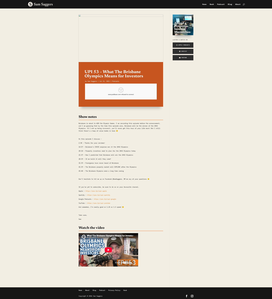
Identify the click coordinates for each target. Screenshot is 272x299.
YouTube (184, 57)
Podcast (221, 5)
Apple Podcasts (184, 45)
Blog (230, 5)
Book (212, 5)
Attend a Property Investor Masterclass (182, 28)
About (238, 5)
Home (204, 5)
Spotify (184, 51)
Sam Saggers (92, 81)
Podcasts (115, 81)
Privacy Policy (114, 290)
